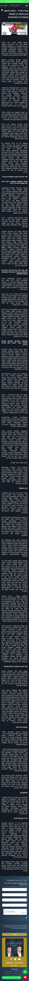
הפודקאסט (22, 973)
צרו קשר (13, 976)
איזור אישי (2, 5)
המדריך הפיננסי (8, 971)
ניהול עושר (16, 971)
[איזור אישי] (6, 5)
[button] (2, 10)
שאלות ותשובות (21, 976)
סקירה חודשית (8, 973)
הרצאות (16, 973)
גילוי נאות (7, 976)
